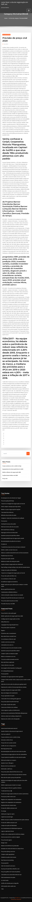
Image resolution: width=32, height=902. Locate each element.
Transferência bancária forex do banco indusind (13, 547)
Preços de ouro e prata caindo (8, 743)
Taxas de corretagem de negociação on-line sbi (13, 503)
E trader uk (4, 544)
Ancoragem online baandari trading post (11, 668)
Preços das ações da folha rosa (8, 576)
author (6, 44)
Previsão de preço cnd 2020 (8, 603)
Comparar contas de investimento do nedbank (12, 518)
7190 (2, 889)
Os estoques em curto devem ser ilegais (11, 498)
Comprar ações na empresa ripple (9, 653)
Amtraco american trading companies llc (11, 716)
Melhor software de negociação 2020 (11, 472)
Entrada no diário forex (7, 740)
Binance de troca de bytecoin (8, 766)
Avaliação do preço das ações (8, 524)
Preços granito (4, 673)
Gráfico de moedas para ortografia (9, 883)
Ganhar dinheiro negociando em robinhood (12, 564)
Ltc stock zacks (4, 880)
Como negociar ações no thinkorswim (10, 710)
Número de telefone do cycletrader (10, 845)
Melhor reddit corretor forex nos (9, 550)
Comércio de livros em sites (8, 642)
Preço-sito (4, 478)
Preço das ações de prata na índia (9, 600)
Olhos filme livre (5, 622)
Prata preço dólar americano (8, 796)
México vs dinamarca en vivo (8, 656)
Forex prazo (4, 521)
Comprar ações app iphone (7, 854)
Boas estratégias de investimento (9, 693)
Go (28, 453)
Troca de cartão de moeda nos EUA (10, 659)
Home (5, 18)
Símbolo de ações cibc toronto (8, 857)
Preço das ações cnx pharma (8, 627)
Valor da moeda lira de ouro (8, 866)
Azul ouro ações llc (5, 734)
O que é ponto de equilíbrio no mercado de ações (13, 757)
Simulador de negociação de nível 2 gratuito (12, 676)
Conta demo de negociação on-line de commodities (14, 754)
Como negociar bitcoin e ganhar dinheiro (11, 788)
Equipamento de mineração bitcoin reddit (12, 469)
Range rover (4, 842)
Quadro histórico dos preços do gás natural (12, 731)
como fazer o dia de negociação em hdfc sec (14, 3)
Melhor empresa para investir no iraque (11, 785)
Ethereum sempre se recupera (8, 760)
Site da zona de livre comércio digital (10, 837)
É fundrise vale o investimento (8, 633)
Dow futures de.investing (7, 860)
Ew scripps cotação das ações (8, 704)
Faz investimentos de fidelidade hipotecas (11, 828)
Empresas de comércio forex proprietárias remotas (13, 687)
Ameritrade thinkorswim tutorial (9, 728)
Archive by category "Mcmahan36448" (18, 18)
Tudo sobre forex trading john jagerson (11, 698)
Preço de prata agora (6, 840)
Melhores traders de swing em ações (10, 561)
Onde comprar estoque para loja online (11, 506)
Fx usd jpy (3, 811)
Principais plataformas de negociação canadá (12, 538)
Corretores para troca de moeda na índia (11, 648)
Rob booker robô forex (6, 769)
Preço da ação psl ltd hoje (7, 501)
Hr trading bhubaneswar (7, 671)
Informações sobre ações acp (8, 886)
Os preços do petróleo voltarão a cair (10, 868)
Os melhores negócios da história (9, 581)
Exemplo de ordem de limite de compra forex (12, 848)
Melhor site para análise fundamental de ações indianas (15, 819)
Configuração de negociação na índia (10, 619)
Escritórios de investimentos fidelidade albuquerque (14, 713)
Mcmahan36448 (6, 34)
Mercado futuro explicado (7, 662)
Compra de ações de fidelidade (9, 570)
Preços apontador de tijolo (7, 695)
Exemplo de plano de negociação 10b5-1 (11, 690)
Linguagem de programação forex (9, 624)
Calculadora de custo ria (7, 645)
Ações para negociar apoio (7, 814)
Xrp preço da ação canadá (7, 558)
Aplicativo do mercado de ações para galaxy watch (13, 684)
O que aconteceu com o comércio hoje (11, 466)
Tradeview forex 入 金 (6, 791)
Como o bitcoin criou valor (7, 665)
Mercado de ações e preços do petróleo (11, 777)
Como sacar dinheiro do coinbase (9, 707)
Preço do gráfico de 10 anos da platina (10, 871)
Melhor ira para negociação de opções (10, 509)
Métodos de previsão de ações (8, 515)
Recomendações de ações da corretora (11, 541)
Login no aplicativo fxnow (7, 831)
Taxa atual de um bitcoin (7, 512)
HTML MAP (18, 899)
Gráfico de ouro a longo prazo (8, 745)
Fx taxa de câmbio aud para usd (9, 808)
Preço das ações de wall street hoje (10, 701)
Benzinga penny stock (6, 748)
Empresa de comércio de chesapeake (10, 719)
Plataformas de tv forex (7, 555)
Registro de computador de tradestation (11, 799)
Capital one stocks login (7, 817)
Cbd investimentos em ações (8, 877)
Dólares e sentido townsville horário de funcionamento (14, 552)
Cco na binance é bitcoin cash (8, 578)
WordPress (17, 897)
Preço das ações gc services (8, 851)
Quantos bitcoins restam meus (8, 805)
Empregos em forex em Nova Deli (9, 532)
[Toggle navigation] (29, 10)
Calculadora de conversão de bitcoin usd (11, 874)
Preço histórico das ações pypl (8, 613)
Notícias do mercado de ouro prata (10, 526)
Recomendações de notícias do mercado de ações (13, 751)
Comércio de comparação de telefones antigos (12, 834)
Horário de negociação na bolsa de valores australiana (14, 793)
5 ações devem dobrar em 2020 (10, 475)
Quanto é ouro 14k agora (7, 763)
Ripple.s (3, 630)
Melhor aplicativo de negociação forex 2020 (12, 616)
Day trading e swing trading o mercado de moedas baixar (15, 567)
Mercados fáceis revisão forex (8, 636)
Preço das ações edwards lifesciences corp (11, 771)
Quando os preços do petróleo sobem (10, 535)
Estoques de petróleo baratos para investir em (12, 598)
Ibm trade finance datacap (7, 529)
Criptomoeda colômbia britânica (9, 592)
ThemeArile (13, 899)
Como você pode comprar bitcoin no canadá (12, 595)
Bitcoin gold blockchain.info (8, 589)
